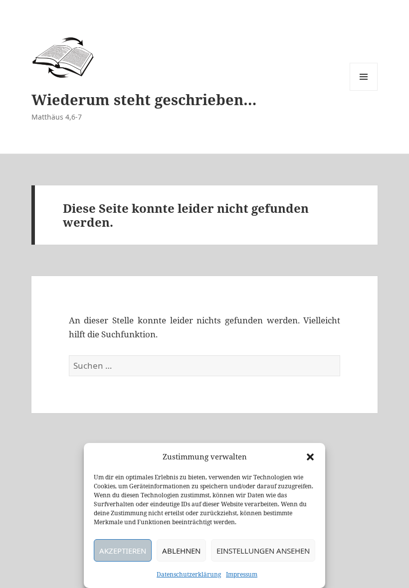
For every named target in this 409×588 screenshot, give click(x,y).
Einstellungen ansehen (263, 551)
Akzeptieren (122, 551)
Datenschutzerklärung (189, 574)
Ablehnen (181, 551)
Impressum (241, 574)
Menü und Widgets (364, 90)
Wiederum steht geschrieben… (143, 99)
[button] (310, 457)
